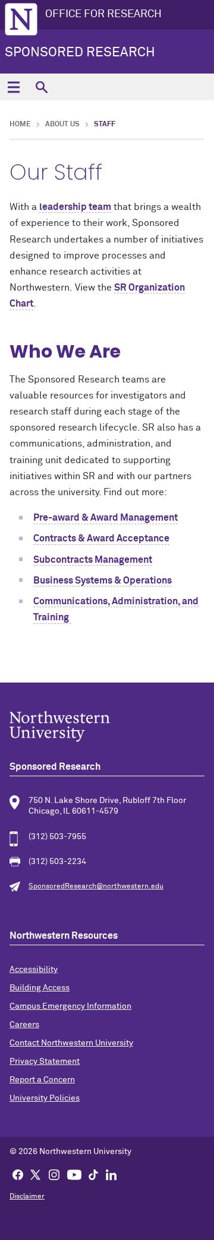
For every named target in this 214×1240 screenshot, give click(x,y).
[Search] (41, 87)
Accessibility (34, 969)
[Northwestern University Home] (21, 19)
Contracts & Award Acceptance (101, 538)
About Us (62, 124)
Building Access (40, 988)
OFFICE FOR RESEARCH (103, 14)
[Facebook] (17, 1174)
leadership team (75, 207)
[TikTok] (93, 1174)
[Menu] (13, 87)
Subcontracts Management (92, 560)
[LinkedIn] (111, 1174)
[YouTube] (74, 1174)
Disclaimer (27, 1196)
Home (20, 124)
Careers (24, 1025)
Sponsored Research (80, 52)
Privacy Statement (45, 1061)
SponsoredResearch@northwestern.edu (96, 886)
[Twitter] (35, 1174)
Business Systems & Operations (102, 580)
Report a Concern (42, 1080)
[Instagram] (54, 1174)
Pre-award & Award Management (105, 517)
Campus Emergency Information (70, 1006)
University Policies (45, 1098)
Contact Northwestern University (71, 1043)
